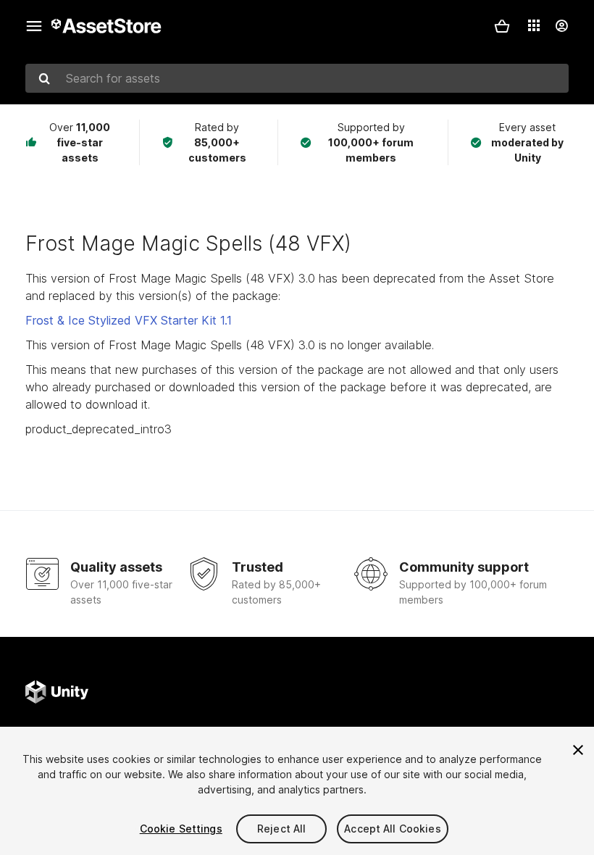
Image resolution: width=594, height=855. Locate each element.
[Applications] (534, 25)
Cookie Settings (181, 828)
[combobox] (297, 78)
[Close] (578, 750)
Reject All (281, 828)
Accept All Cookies (392, 828)
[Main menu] (34, 26)
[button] (502, 26)
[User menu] (561, 26)
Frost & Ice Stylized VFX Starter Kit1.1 (128, 320)
